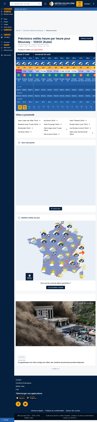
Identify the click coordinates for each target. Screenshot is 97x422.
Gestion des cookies (73, 411)
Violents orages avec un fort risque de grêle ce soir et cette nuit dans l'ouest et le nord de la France (53, 362)
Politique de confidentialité (54, 411)
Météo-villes (20, 386)
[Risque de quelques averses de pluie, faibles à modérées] (67, 63)
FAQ (17, 389)
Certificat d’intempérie (23, 383)
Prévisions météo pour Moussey (33, 30)
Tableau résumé (86, 38)
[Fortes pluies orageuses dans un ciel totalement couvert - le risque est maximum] (18, 63)
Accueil (18, 30)
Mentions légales (37, 411)
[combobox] (26, 4)
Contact (87, 4)
